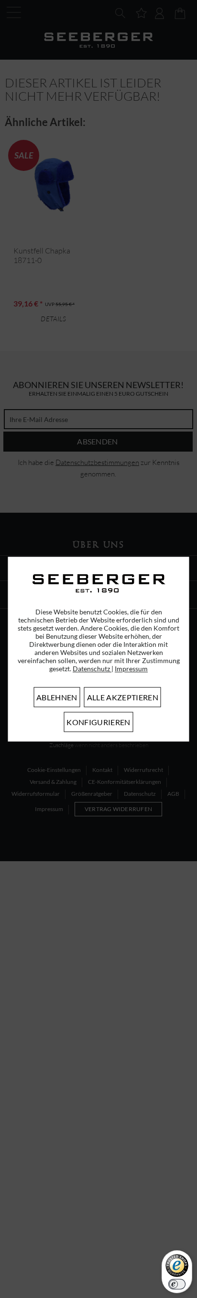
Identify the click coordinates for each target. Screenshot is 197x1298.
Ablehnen (56, 697)
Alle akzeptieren (122, 697)
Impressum (131, 669)
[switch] (177, 1284)
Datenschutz (92, 669)
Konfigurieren (98, 722)
